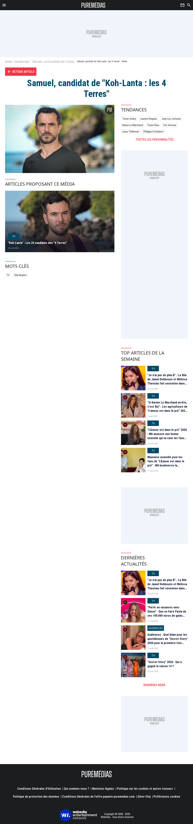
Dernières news (22, 61)
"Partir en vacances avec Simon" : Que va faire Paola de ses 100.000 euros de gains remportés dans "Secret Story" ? (167, 616)
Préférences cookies (167, 796)
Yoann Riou (153, 125)
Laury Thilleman (130, 131)
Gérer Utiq (144, 796)
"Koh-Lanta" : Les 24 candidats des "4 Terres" (53, 61)
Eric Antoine (170, 125)
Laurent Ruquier (148, 118)
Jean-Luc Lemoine (171, 118)
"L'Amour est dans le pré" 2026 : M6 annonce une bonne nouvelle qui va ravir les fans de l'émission (167, 436)
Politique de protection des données (36, 796)
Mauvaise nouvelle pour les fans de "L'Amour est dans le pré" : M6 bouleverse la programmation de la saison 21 (167, 463)
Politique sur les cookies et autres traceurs (145, 788)
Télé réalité (20, 275)
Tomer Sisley (129, 118)
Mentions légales (103, 788)
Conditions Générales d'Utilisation (39, 788)
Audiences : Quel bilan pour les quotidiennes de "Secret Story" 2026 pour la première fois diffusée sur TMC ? (167, 641)
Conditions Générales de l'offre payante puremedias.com (98, 796)
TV (7, 275)
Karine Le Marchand (132, 125)
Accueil (8, 61)
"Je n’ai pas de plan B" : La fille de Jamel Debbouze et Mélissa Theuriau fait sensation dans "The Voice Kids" (167, 381)
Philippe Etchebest (153, 131)
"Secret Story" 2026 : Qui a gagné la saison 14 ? (164, 664)
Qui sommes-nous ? (76, 788)
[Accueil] (93, 5)
